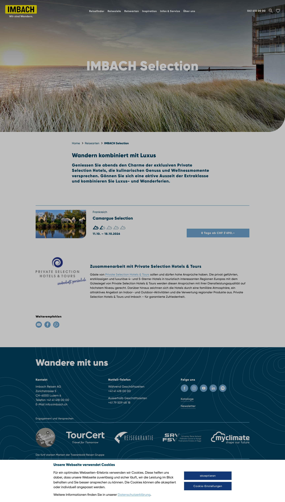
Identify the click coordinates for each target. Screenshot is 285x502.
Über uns (189, 11)
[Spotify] (222, 388)
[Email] (39, 324)
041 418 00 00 (256, 11)
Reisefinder (96, 11)
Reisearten (131, 11)
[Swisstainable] (46, 438)
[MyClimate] (230, 438)
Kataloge (187, 399)
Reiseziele (114, 11)
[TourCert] (85, 438)
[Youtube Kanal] (203, 388)
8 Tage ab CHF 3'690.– (218, 233)
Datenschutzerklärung (134, 495)
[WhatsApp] (56, 324)
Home (76, 143)
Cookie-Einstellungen (207, 486)
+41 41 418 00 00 (58, 400)
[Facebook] (47, 324)
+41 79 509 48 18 (119, 402)
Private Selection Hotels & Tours (127, 274)
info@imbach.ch (56, 404)
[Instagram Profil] (194, 388)
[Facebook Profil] (184, 388)
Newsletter (188, 406)
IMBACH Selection (116, 143)
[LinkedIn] (213, 388)
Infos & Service (170, 11)
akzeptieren (208, 475)
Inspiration (149, 11)
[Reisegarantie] (133, 438)
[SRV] (182, 438)
